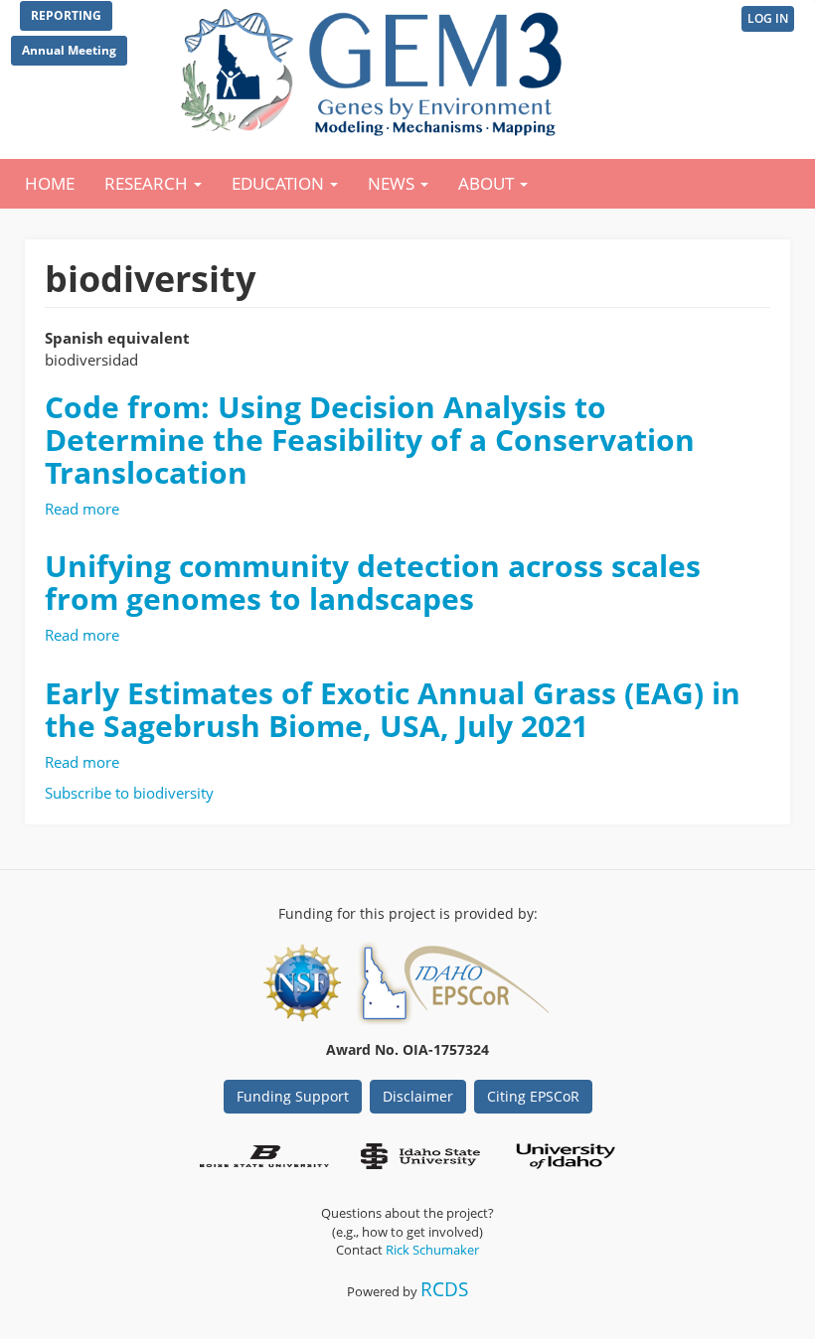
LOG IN (767, 18)
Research (148, 183)
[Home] (375, 67)
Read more (82, 509)
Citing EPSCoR (533, 1096)
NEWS (393, 183)
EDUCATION (280, 183)
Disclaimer (418, 1096)
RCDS (444, 1288)
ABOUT (488, 183)
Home (50, 183)
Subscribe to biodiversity (129, 793)
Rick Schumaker (432, 1250)
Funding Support (293, 1096)
